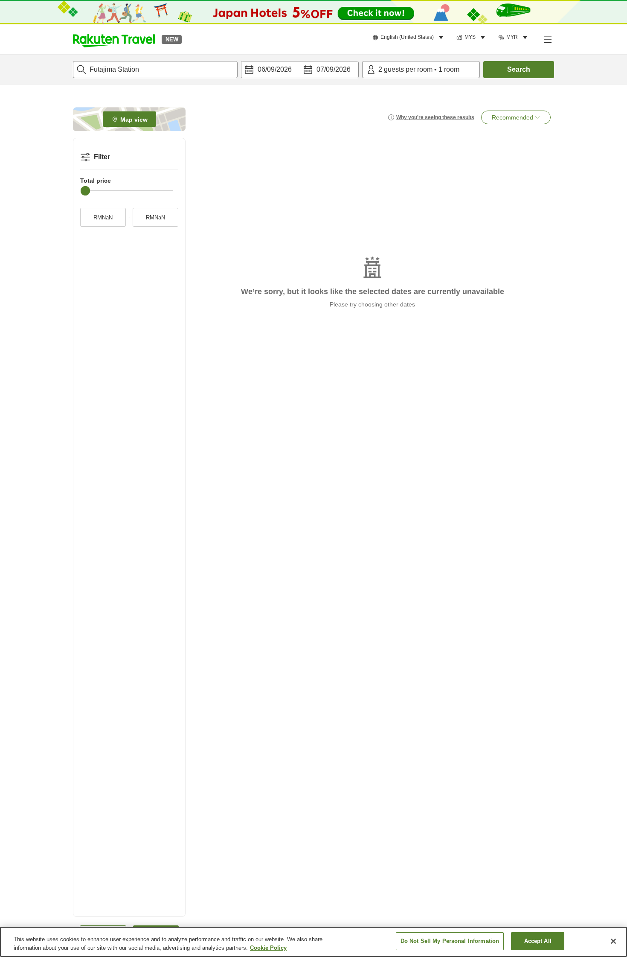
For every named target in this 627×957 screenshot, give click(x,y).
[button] (114, 39)
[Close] (613, 941)
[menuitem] (409, 37)
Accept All (538, 941)
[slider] (85, 190)
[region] (313, 942)
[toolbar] (300, 69)
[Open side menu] (547, 39)
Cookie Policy (268, 948)
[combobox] (155, 69)
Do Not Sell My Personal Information (450, 941)
